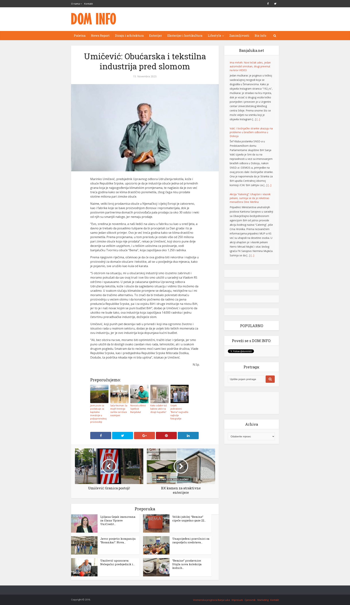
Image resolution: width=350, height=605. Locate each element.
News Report (100, 35)
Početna (79, 35)
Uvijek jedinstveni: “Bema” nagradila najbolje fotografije (179, 412)
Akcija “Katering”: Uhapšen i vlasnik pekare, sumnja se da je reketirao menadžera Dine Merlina (250, 132)
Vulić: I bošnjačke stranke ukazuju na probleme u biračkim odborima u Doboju (251, 66)
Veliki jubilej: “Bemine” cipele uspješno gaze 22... (189, 518)
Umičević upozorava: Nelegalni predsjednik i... (117, 562)
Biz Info (260, 35)
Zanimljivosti (239, 35)
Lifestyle (214, 35)
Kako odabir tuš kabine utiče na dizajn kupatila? (158, 409)
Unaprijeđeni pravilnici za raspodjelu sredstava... (190, 540)
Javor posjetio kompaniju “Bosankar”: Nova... (118, 540)
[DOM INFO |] (94, 19)
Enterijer (155, 35)
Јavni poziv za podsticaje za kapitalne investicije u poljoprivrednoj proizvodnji (98, 413)
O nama (75, 3)
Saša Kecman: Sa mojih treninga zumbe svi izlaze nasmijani (118, 410)
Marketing (263, 600)
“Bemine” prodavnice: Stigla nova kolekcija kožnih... (187, 564)
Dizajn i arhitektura (129, 35)
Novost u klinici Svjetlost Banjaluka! (138, 409)
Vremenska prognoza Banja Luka (211, 600)
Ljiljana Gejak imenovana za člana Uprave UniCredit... (117, 520)
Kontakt (88, 3)
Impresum (237, 600)
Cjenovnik (250, 600)
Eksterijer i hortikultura (184, 35)
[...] (269, 119)
